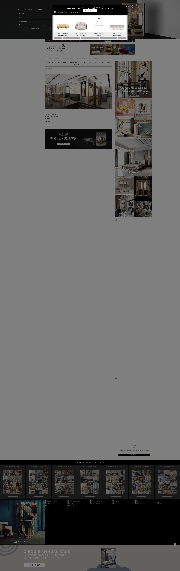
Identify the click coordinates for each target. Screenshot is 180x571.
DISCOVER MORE (90, 10)
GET (58, 38)
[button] (125, 30)
